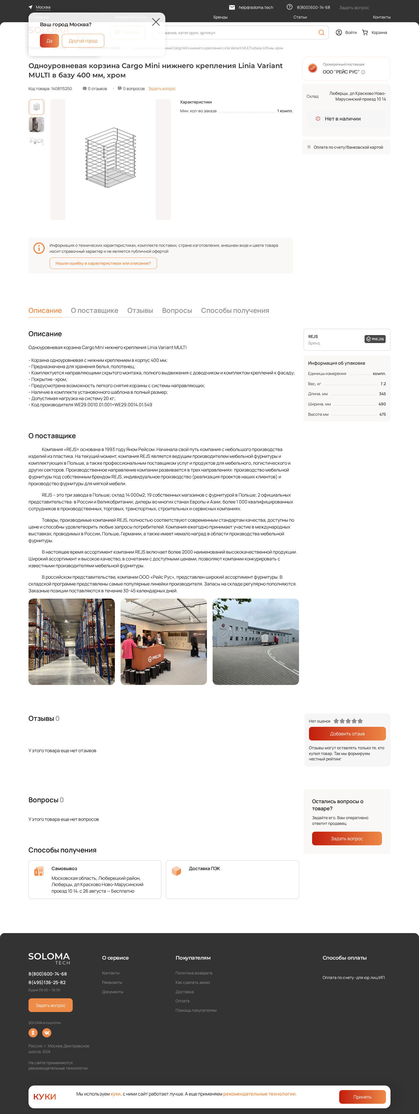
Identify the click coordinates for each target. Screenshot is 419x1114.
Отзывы (140, 310)
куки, (116, 1094)
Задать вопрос (162, 88)
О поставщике (94, 310)
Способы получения (235, 310)
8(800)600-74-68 (48, 974)
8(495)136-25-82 (47, 982)
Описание (45, 310)
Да (49, 41)
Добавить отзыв (347, 734)
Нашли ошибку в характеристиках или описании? (103, 263)
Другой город (83, 41)
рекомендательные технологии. (260, 1094)
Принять (362, 1097)
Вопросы (177, 310)
